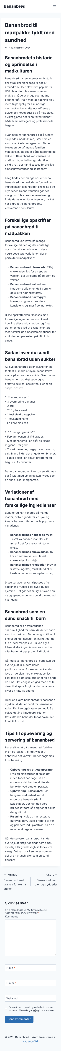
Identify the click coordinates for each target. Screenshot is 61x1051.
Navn (10, 967)
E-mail (11, 983)
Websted (12, 998)
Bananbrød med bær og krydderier (46, 880)
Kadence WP (31, 1041)
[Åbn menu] (54, 6)
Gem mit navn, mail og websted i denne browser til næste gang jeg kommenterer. (31, 1009)
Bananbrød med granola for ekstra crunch (15, 882)
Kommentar (13, 916)
